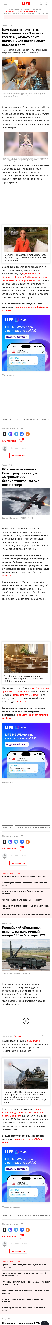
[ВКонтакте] (21, 434)
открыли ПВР (21, 701)
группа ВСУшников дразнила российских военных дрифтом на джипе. (23, 1148)
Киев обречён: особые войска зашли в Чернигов (24, 876)
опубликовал (33, 1040)
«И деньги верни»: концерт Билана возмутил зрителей (22, 892)
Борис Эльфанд (9, 783)
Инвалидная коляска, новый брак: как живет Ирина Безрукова (25, 907)
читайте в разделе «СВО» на (29, 1175)
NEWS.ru (6, 575)
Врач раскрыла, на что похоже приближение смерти (26, 914)
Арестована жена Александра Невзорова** (22, 899)
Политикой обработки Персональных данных (19, 11)
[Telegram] (16, 434)
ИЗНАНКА (18, 1036)
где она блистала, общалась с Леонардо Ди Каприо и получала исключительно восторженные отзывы (25, 277)
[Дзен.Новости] (4, 434)
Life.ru (5, 1178)
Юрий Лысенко (9, 375)
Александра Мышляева (12, 1243)
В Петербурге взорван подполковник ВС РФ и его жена (24, 884)
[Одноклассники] (27, 434)
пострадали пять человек (25, 694)
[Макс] (10, 434)
